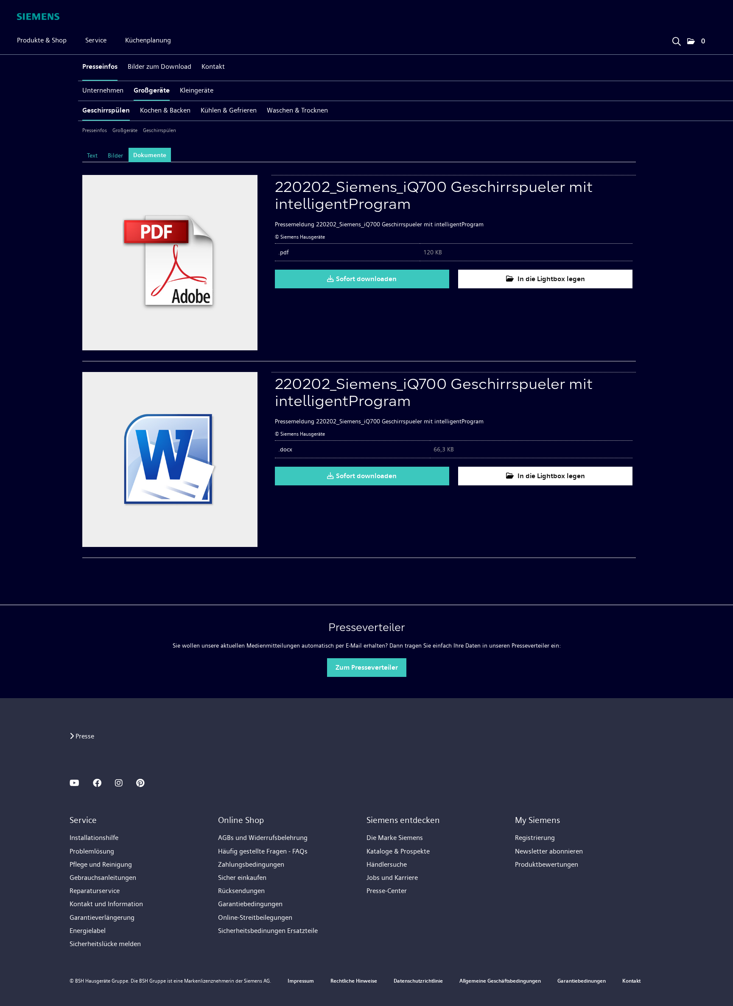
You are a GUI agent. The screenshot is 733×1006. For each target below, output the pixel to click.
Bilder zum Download (159, 66)
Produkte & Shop (42, 40)
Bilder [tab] (115, 155)
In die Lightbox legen (550, 279)
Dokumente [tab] (149, 155)
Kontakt (213, 66)
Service (95, 40)
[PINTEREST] (140, 783)
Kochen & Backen (165, 110)
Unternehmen (102, 90)
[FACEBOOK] (97, 783)
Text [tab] (92, 155)
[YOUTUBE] (74, 783)
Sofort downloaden (366, 279)
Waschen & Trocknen (297, 110)
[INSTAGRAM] (119, 783)
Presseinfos (100, 66)
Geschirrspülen (106, 110)
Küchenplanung (148, 40)
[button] (696, 41)
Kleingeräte (196, 90)
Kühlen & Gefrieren (229, 110)
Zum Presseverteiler (367, 667)
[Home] (38, 16)
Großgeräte (152, 90)
